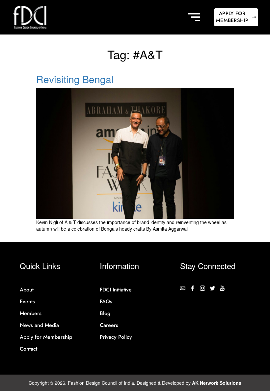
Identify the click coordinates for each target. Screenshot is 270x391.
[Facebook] (195, 289)
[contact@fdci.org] (185, 289)
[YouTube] (225, 289)
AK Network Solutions (216, 383)
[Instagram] (205, 289)
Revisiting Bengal (75, 79)
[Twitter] (215, 289)
